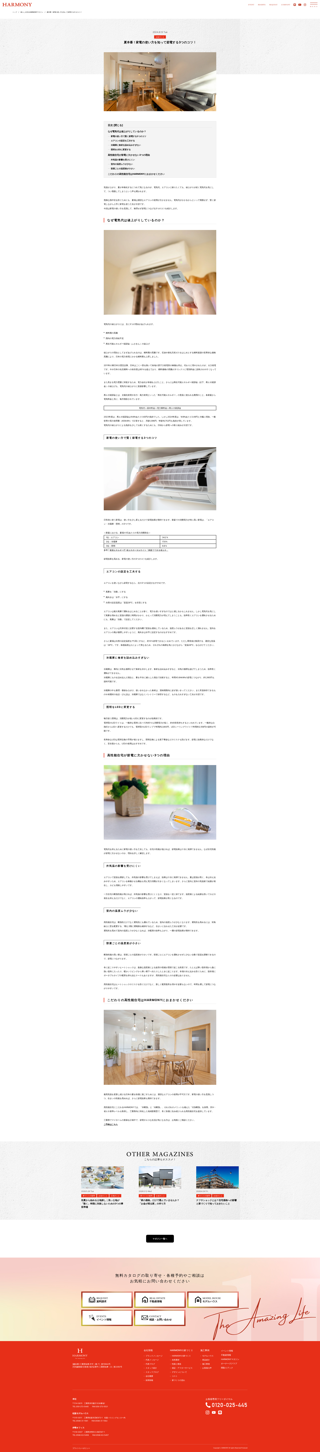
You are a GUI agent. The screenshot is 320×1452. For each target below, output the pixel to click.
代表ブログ (150, 1364)
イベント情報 (227, 1350)
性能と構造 (176, 1364)
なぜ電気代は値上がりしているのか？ (127, 131)
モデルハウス (208, 1356)
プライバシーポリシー (81, 1448)
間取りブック (227, 1367)
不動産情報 (226, 1355)
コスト (175, 1376)
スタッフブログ (152, 1372)
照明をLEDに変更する (121, 149)
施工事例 (206, 1364)
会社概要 (149, 1376)
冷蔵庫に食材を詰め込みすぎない (126, 145)
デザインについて (179, 1372)
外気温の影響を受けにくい (123, 159)
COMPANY (285, 5)
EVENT (251, 5)
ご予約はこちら (111, 1124)
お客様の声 (207, 1368)
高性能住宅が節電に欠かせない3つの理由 (129, 155)
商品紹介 (206, 1360)
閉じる (118, 125)
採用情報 (149, 1380)
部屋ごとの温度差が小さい (123, 168)
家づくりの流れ (178, 1380)
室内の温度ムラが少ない (122, 164)
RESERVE (262, 5)
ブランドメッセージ (154, 1356)
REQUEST (273, 5)
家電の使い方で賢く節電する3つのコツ (128, 136)
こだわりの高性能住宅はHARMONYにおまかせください (136, 174)
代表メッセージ (152, 1360)
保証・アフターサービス (182, 1368)
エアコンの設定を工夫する (123, 140)
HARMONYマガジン (230, 1359)
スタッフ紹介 (151, 1368)
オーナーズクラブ (229, 1363)
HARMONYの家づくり (181, 1356)
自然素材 (175, 1360)
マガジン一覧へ (160, 1238)
